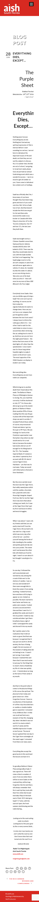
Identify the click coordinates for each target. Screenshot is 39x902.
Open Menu (31, 4)
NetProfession (11, 899)
